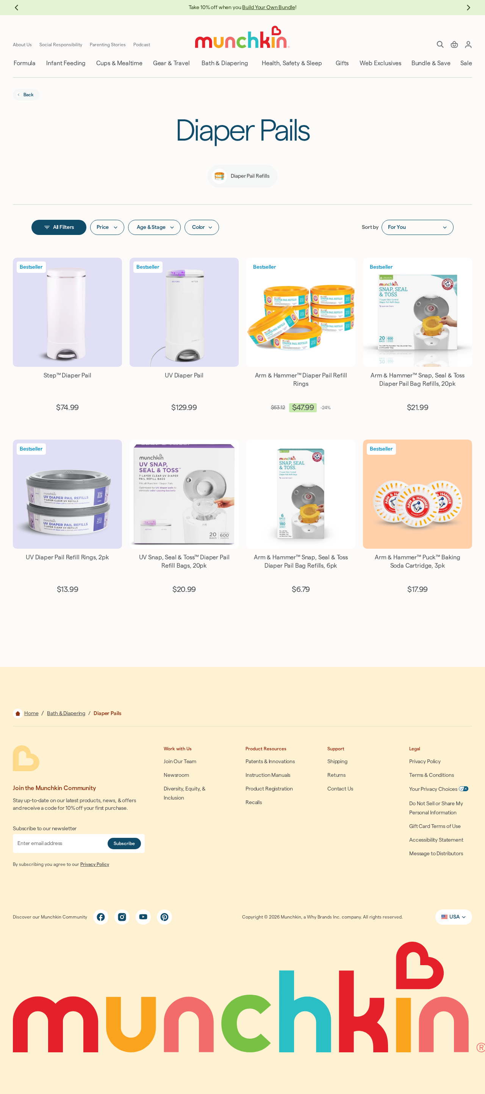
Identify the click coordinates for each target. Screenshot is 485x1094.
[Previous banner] (20, 7)
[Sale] (465, 63)
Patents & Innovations (270, 761)
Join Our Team (180, 761)
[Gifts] (341, 63)
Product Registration (269, 789)
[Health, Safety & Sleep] (291, 63)
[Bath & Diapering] (224, 63)
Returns (336, 775)
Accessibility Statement (436, 840)
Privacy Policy (94, 864)
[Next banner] (464, 7)
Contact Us (340, 789)
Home (31, 713)
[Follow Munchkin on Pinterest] (164, 917)
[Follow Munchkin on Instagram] (122, 917)
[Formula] (24, 63)
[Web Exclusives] (380, 63)
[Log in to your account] (468, 44)
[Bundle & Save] (430, 63)
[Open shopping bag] (454, 44)
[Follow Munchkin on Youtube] (143, 917)
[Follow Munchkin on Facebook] (100, 917)
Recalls (254, 802)
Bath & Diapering (66, 713)
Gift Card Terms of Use (435, 826)
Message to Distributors (436, 853)
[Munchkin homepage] (242, 37)
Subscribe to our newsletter (45, 828)
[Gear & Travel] (170, 63)
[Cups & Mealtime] (118, 63)
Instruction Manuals (268, 775)
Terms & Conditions (431, 775)
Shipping (337, 761)
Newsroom (176, 775)
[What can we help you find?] (440, 44)
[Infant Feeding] (65, 63)
